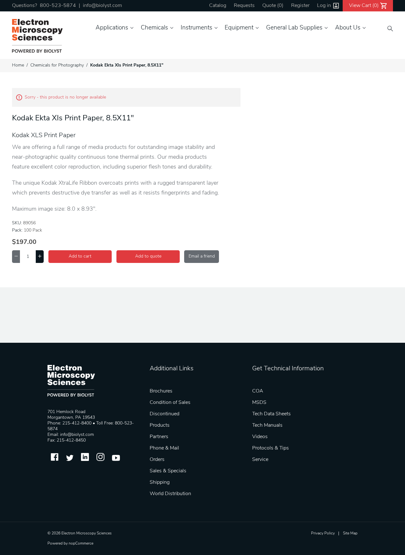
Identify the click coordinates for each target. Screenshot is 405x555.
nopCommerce (81, 543)
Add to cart (80, 256)
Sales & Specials (168, 471)
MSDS (259, 402)
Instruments (196, 28)
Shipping (160, 482)
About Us (347, 28)
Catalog (217, 5)
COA (257, 391)
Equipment (239, 28)
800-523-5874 (58, 5)
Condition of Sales (170, 402)
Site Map (350, 533)
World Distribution (170, 493)
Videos (260, 436)
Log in (324, 5)
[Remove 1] (16, 256)
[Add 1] (40, 256)
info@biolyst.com (102, 5)
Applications (112, 28)
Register (300, 5)
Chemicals (154, 28)
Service (260, 459)
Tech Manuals (267, 425)
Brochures (161, 391)
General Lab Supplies (294, 28)
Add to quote (148, 256)
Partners (159, 436)
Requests (244, 5)
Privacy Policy (323, 533)
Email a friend (202, 256)
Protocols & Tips (270, 448)
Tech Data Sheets (271, 414)
